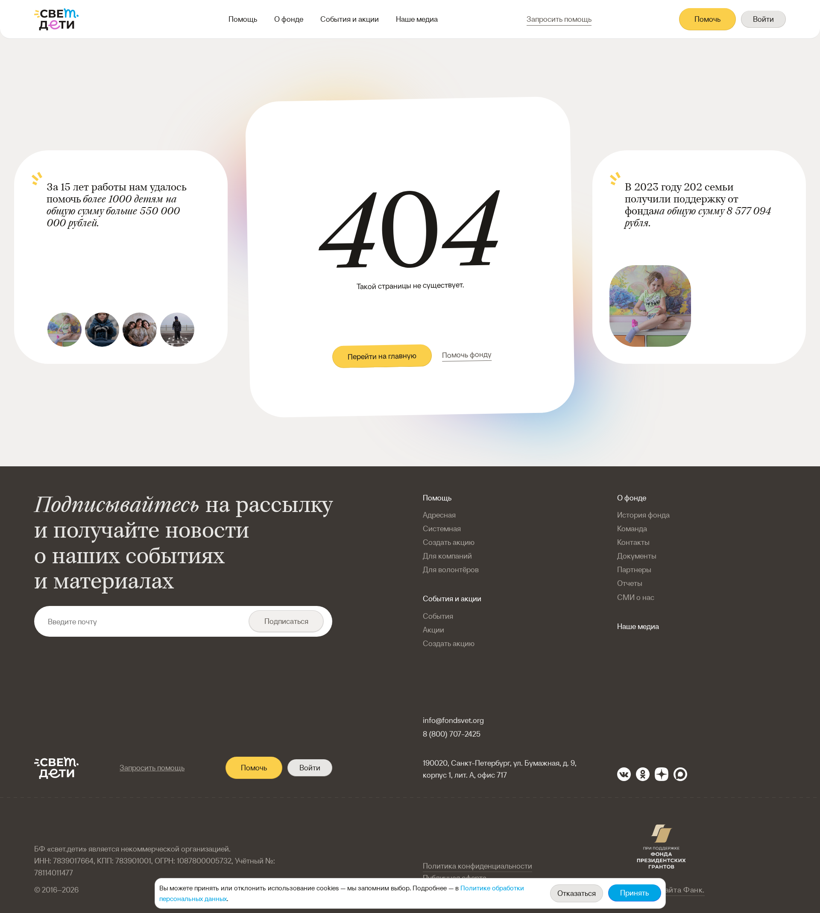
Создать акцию (448, 542)
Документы (636, 556)
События (438, 616)
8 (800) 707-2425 (451, 734)
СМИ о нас (635, 597)
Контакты (633, 542)
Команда (632, 528)
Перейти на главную (381, 356)
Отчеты (629, 583)
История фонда (643, 515)
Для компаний (447, 556)
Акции (433, 630)
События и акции (349, 19)
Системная (442, 528)
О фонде (288, 19)
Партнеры (634, 569)
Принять (634, 893)
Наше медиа (417, 19)
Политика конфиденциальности (477, 866)
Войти (763, 19)
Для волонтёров (451, 569)
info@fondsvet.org (453, 720)
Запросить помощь (152, 768)
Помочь (707, 19)
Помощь (242, 19)
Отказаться (576, 893)
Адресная (439, 515)
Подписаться (286, 621)
